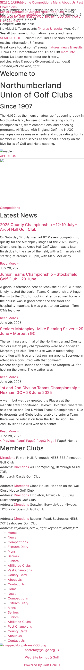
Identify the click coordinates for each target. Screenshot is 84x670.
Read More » (9, 263)
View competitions (27, 14)
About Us (15, 579)
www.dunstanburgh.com (54, 500)
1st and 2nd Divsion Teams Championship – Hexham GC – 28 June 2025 (40, 390)
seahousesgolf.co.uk (53, 523)
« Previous (7, 441)
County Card (17, 575)
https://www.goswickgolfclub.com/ (26, 514)
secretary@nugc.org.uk (42, 650)
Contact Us (16, 584)
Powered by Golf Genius (42, 665)
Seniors (13, 556)
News (12, 537)
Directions (7, 458)
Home (12, 533)
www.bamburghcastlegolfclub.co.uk (26, 481)
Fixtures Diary (18, 547)
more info (68, 52)
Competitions (18, 542)
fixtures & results (50, 28)
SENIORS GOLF (11, 38)
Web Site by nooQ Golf (42, 657)
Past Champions (20, 570)
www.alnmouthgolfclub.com (35, 462)
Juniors (13, 561)
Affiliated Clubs (19, 565)
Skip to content (11, 2)
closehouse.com (47, 490)
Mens (12, 551)
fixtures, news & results (65, 47)
